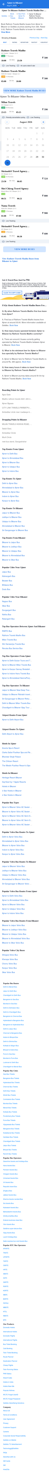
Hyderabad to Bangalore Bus (13, 1020)
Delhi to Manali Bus (10, 987)
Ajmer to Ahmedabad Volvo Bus (15, 900)
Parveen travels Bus (10, 1170)
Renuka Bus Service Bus (12, 648)
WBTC (5, 1295)
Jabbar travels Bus (9, 1195)
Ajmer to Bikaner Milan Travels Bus (16, 664)
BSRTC (5, 1299)
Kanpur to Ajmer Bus (10, 500)
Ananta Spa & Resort (10, 748)
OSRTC (5, 1265)
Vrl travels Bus (8, 1182)
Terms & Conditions (10, 1415)
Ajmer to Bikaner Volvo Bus (13, 904)
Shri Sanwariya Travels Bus (13, 644)
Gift (4, 1465)
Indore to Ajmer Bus (10, 496)
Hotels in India (8, 1382)
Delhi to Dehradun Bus (11, 1008)
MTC (4, 1320)
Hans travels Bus (9, 1165)
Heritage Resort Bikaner (12, 777)
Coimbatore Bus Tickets (11, 1099)
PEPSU (5, 1303)
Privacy (5, 1423)
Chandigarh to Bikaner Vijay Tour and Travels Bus (22, 707)
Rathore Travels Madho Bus (13, 635)
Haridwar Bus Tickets (10, 1137)
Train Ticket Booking (10, 1352)
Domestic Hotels (9, 1327)
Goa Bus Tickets (9, 1074)
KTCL (5, 1311)
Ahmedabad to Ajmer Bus (12, 487)
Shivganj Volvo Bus (10, 954)
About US (6, 1410)
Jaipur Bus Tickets (9, 1145)
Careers (6, 1431)
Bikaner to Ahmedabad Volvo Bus (16, 938)
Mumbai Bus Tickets (10, 1103)
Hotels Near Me (8, 1386)
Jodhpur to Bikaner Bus (11, 517)
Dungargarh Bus (9, 610)
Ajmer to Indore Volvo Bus (13, 913)
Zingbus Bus (7, 1190)
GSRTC (5, 1282)
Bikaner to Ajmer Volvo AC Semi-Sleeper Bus (20, 820)
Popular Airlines (9, 1390)
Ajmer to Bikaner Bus (10, 462)
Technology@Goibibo (11, 1448)
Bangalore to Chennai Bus (12, 1016)
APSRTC (6, 1248)
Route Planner (8, 1357)
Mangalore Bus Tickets (11, 1128)
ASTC (5, 1278)
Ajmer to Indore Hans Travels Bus (16, 673)
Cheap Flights (8, 1365)
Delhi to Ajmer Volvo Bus (12, 836)
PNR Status (7, 1373)
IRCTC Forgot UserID (10, 1394)
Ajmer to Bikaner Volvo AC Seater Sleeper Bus (21, 807)
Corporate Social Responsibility (14, 1436)
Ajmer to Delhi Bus (9, 453)
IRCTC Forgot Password (11, 1399)
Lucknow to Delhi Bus (11, 1062)
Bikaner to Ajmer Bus (10, 492)
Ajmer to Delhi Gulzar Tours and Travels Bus (20, 660)
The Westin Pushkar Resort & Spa (16, 765)
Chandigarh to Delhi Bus (12, 995)
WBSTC (6, 1307)
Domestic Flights (9, 1336)
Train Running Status (10, 1369)
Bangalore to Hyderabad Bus (13, 1024)
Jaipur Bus (6, 571)
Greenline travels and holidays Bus (15, 1161)
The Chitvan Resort (10, 761)
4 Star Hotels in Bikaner (12, 795)
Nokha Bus (6, 614)
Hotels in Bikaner (9, 786)
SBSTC (5, 1274)
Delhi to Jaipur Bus (10, 1029)
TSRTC (5, 1261)
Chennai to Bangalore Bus (12, 1033)
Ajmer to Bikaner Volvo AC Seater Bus (17, 824)
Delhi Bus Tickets (9, 1091)
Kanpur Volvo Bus (9, 968)
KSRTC (5, 1290)
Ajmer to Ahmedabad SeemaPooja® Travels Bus (22, 678)
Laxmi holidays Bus (10, 1237)
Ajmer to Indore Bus (10, 471)
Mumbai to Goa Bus (10, 1003)
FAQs (5, 1452)
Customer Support (9, 1427)
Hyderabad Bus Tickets (11, 1082)
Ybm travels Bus (9, 1224)
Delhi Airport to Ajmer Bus (12, 734)
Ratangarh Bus (8, 618)
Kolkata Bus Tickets (10, 1112)
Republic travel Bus (10, 1186)
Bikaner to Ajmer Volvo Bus (13, 845)
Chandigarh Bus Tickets (11, 1141)
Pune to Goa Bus (9, 1054)
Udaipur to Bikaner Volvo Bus (14, 875)
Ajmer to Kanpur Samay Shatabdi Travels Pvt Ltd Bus (24, 669)
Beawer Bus (7, 580)
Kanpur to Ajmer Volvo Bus (13, 854)
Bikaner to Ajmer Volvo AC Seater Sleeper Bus (21, 811)
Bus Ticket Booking (10, 1344)
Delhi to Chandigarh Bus (12, 1012)
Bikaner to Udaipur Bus (11, 551)
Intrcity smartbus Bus (10, 1216)
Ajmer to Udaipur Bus (11, 466)
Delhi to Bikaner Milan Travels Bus (16, 703)
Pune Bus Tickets (9, 1120)
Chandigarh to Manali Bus (12, 1066)
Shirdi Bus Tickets (9, 1095)
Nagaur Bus (7, 601)
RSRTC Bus (7, 631)
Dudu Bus (6, 589)
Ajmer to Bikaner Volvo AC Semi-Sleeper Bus (20, 816)
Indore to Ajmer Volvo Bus (13, 849)
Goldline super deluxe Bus (12, 1228)
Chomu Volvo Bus (9, 963)
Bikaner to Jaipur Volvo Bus (13, 925)
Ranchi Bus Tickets (10, 1154)
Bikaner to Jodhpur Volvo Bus (14, 929)
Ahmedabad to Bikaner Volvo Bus (16, 879)
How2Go (6, 1469)
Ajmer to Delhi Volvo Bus (12, 895)
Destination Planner (10, 1361)
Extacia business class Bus (12, 1220)
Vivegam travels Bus (10, 1174)
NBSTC (5, 1316)
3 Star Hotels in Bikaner (12, 790)
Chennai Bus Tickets (10, 1086)
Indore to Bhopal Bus (10, 1037)
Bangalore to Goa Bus (11, 999)
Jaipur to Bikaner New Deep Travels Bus (18, 690)
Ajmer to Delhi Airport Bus (12, 719)
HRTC (5, 1269)
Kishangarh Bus (8, 576)
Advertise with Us (9, 1457)
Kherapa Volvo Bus (10, 959)
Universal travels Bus (10, 1178)
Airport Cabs (7, 1378)
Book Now (14, 325)
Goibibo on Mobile (9, 1440)
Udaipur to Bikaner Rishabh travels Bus (18, 694)
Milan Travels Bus (9, 639)
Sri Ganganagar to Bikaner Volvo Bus (17, 883)
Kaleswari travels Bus (10, 1207)
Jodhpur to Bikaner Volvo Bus (14, 870)
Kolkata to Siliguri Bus (11, 1045)
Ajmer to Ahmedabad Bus (12, 458)
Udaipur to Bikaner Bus (11, 521)
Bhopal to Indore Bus (10, 1050)
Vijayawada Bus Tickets (11, 1124)
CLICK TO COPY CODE (12, 293)
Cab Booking (7, 1348)
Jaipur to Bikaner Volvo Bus (13, 866)
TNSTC (5, 1253)
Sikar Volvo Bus (8, 972)
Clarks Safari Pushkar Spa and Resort (17, 752)
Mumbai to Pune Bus (10, 1058)
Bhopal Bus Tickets (10, 1149)
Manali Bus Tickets (9, 1107)
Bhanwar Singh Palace (11, 756)
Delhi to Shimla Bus (10, 1041)
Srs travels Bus (8, 1203)
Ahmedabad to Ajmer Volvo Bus (15, 841)
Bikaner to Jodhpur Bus (11, 546)
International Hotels (10, 1331)
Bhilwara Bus (7, 585)
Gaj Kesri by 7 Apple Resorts (14, 782)
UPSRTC (6, 1257)
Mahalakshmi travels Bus (12, 1211)
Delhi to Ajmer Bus (9, 483)
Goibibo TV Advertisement (12, 1444)
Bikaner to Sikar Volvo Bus (13, 942)
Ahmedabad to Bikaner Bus (13, 526)
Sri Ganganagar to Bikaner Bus (15, 530)
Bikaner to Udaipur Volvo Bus (14, 934)
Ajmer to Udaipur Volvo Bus (13, 909)
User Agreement (9, 1419)
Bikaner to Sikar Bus (10, 559)
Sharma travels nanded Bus (13, 1199)
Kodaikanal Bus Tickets (11, 1133)
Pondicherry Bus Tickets (11, 1116)
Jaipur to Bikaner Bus (11, 512)
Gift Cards (6, 1461)
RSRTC (5, 1286)
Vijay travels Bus (9, 1232)
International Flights (10, 1340)
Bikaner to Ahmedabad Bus (13, 555)
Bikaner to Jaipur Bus (11, 542)
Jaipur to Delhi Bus (10, 991)
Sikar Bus (6, 605)
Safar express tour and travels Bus (15, 1241)
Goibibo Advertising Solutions (13, 1403)
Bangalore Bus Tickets (11, 1078)
